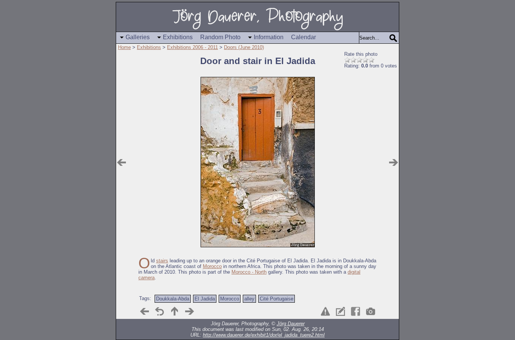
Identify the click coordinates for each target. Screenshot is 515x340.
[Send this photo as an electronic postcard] (340, 311)
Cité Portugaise (276, 299)
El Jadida (205, 299)
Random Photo (220, 37)
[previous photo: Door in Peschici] (121, 162)
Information (269, 37)
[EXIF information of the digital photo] (371, 311)
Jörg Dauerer (291, 323)
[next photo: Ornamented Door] (394, 162)
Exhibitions (178, 37)
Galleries (138, 37)
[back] (159, 311)
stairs (162, 260)
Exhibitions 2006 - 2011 (192, 47)
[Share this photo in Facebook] (355, 311)
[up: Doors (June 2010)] (175, 311)
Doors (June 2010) (244, 47)
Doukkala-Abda (172, 299)
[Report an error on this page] (325, 311)
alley (249, 299)
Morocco (212, 266)
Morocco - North (249, 272)
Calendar (303, 37)
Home (124, 47)
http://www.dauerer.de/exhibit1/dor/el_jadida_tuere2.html (264, 335)
